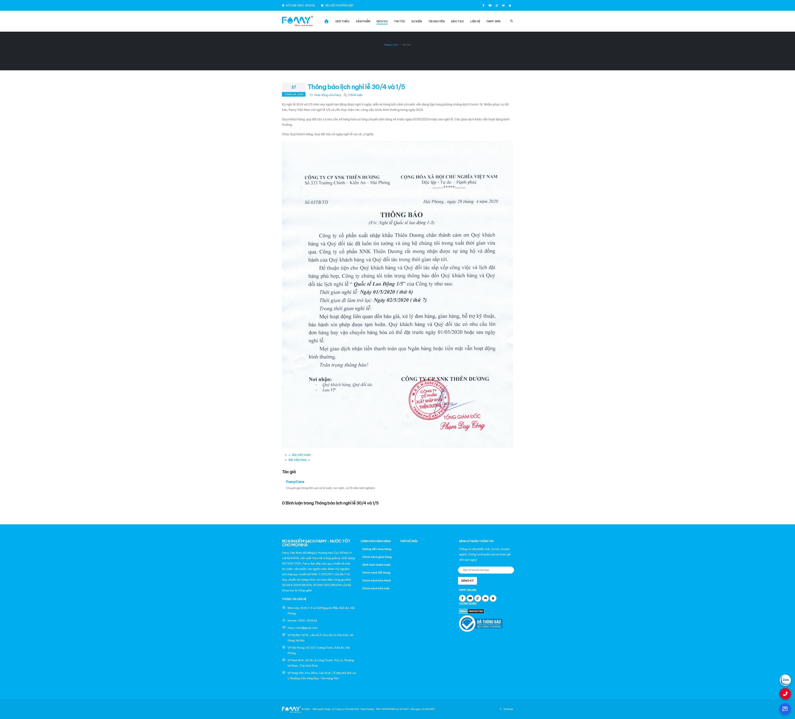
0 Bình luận (355, 95)
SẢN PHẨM (363, 21)
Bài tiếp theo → (299, 460)
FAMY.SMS (494, 21)
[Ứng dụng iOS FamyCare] (510, 5)
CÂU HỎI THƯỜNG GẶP (338, 5)
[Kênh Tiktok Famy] (497, 5)
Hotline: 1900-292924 (302, 620)
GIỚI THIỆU (342, 21)
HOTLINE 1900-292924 (300, 5)
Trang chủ (391, 44)
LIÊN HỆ (475, 21)
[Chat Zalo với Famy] (785, 680)
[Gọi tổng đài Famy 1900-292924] (785, 693)
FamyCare (295, 481)
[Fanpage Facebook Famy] (483, 5)
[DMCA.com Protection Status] (472, 611)
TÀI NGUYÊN (436, 21)
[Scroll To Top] (788, 714)
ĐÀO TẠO (457, 21)
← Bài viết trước (300, 455)
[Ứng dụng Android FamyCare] (503, 5)
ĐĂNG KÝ (467, 580)
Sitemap (508, 709)
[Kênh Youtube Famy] (490, 5)
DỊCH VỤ (382, 21)
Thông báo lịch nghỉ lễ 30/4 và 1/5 (356, 87)
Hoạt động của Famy (327, 95)
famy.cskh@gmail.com (303, 627)
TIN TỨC (399, 21)
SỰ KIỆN (416, 21)
